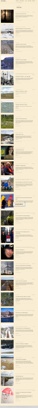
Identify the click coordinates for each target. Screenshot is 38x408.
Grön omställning (22, 73)
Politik (22, 89)
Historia (18, 132)
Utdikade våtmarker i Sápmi (21, 104)
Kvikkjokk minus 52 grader (21, 59)
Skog (32, 229)
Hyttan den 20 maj (19, 134)
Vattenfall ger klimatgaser (21, 359)
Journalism (27, 73)
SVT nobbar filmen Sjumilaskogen (23, 215)
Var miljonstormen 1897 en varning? (23, 296)
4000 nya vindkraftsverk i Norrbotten (23, 265)
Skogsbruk (17, 213)
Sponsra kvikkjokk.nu (20, 249)
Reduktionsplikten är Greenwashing (23, 28)
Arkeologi (19, 73)
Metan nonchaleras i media (21, 91)
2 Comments (19, 96)
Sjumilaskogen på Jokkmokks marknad (24, 182)
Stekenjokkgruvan (19, 376)
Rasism (23, 247)
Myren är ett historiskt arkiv (21, 118)
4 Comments (19, 383)
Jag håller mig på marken (21, 44)
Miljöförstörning (25, 229)
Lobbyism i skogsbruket (21, 165)
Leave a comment (20, 51)
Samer (31, 229)
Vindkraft (33, 247)
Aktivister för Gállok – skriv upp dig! (23, 76)
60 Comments (19, 335)
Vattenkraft (31, 247)
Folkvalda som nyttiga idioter (22, 312)
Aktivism (16, 42)
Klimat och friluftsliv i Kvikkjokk (22, 343)
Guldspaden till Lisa (20, 149)
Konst (33, 73)
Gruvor (24, 73)
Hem (16, 2)
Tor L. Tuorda (17, 51)
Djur (16, 132)
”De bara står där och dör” (21, 13)
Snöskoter (21, 132)
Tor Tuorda (3, 0)
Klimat (18, 42)
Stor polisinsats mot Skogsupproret (23, 328)
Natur (28, 229)
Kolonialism (31, 73)
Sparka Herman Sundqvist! (21, 280)
